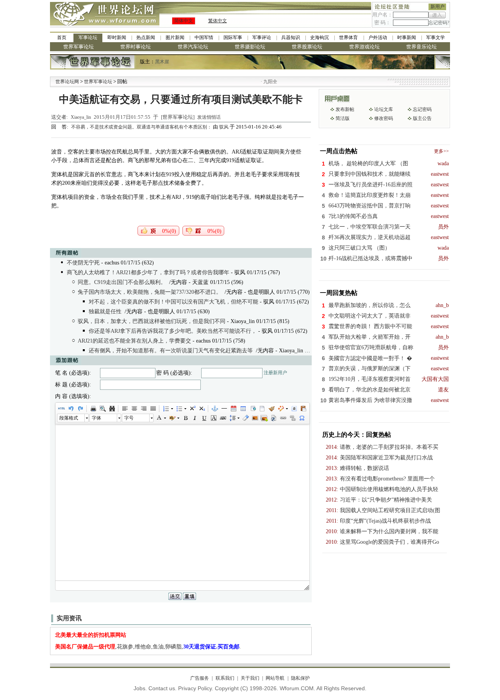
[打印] (93, 408)
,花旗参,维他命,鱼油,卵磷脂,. (148, 647)
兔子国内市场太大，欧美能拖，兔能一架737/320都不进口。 (149, 292)
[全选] (294, 408)
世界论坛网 (67, 81)
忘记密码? (439, 22)
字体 (96, 418)
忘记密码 (422, 109)
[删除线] (223, 418)
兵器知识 (290, 37)
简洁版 (343, 118)
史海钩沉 (319, 37)
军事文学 (435, 37)
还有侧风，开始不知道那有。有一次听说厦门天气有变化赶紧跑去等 (171, 351)
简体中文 (183, 20)
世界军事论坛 (78, 47)
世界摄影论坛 (250, 47)
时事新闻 (406, 37)
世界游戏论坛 (364, 47)
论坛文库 (383, 109)
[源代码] (61, 408)
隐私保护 (300, 678)
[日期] (233, 408)
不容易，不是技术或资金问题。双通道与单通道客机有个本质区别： (142, 127)
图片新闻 (175, 37)
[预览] (102, 408)
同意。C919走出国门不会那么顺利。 (122, 282)
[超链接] (283, 418)
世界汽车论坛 (193, 47)
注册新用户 (275, 372)
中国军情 (204, 37)
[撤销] (71, 408)
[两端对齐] (153, 408)
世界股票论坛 (307, 47)
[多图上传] (264, 418)
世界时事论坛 (135, 47)
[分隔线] (224, 408)
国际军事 (232, 37)
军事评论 (261, 37)
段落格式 (68, 418)
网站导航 (275, 678)
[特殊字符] (301, 418)
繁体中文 (217, 20)
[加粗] (185, 418)
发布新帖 (345, 109)
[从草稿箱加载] (303, 408)
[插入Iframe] (252, 408)
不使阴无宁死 (83, 263)
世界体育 (348, 37)
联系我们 (225, 678)
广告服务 (199, 678)
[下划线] (204, 418)
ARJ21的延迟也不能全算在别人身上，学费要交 (134, 341)
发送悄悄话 (209, 117)
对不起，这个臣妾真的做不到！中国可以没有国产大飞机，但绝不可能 (173, 302)
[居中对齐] (134, 408)
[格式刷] (271, 408)
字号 (129, 418)
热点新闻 (145, 37)
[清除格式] (245, 418)
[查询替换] (112, 408)
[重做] (80, 408)
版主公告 (422, 118)
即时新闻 (116, 37)
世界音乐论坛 (421, 47)
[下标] (201, 408)
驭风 (224, 127)
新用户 (437, 6)
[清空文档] (262, 408)
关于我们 (250, 678)
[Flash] (273, 418)
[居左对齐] (125, 408)
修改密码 (383, 118)
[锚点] (214, 408)
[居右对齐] (143, 408)
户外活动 (377, 37)
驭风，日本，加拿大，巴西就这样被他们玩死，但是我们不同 (151, 321)
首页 (61, 37)
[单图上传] (255, 418)
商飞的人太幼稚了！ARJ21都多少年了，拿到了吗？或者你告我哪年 (148, 272)
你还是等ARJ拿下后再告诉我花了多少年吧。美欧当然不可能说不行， (173, 331)
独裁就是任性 (105, 311)
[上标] (192, 408)
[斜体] (194, 418)
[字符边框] (213, 418)
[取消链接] (292, 418)
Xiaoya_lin (81, 117)
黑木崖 (162, 61)
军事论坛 (88, 37)
